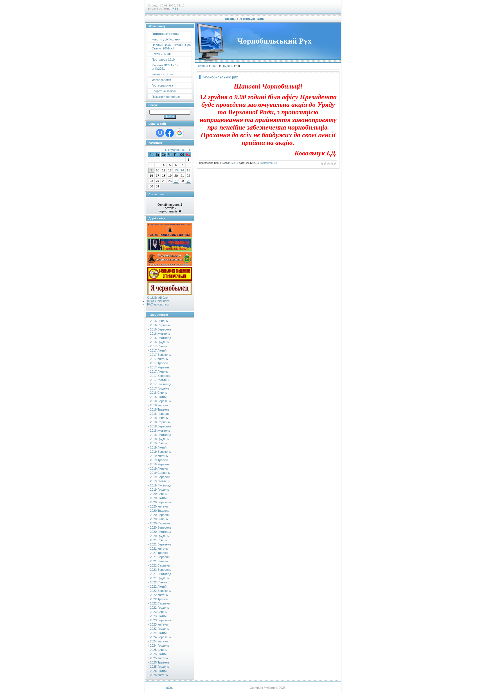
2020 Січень (158, 493)
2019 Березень (160, 451)
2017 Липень (159, 371)
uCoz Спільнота (158, 301)
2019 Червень (160, 464)
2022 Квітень (159, 595)
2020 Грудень (159, 536)
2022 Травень (159, 599)
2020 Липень (159, 519)
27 (176, 181)
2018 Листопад (160, 434)
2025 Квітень (159, 658)
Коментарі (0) (269, 163)
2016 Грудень (159, 342)
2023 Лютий (158, 616)
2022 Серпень (160, 603)
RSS (175, 8)
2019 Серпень (160, 472)
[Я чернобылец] (169, 294)
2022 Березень (160, 590)
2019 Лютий (158, 447)
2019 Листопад (160, 485)
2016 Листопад (160, 337)
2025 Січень (158, 649)
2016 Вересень (160, 329)
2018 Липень (159, 418)
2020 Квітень (159, 506)
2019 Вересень (160, 477)
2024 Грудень (159, 645)
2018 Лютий (158, 396)
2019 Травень (159, 460)
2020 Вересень (160, 527)
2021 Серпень (160, 565)
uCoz (170, 687)
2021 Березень (160, 544)
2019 (215, 65)
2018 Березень (160, 401)
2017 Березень (160, 354)
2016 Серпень (160, 325)
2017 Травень (159, 363)
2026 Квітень (159, 675)
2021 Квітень (159, 548)
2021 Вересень (160, 569)
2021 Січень (158, 540)
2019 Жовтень (160, 481)
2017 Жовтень (160, 380)
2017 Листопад (160, 384)
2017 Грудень (159, 388)
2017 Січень (158, 346)
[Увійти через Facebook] (169, 133)
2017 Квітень (159, 359)
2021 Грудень (159, 578)
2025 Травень (159, 662)
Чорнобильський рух (220, 77)
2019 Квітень (159, 456)
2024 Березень (160, 637)
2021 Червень (160, 557)
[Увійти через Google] (179, 132)
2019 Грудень (159, 489)
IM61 (234, 163)
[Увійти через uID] (160, 133)
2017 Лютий (158, 350)
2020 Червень (160, 515)
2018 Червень (160, 413)
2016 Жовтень (160, 333)
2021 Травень (159, 552)
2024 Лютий (158, 633)
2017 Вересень (160, 375)
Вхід (260, 18)
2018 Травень (159, 409)
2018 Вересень (160, 426)
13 (176, 170)
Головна (229, 18)
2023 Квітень (159, 624)
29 (188, 181)
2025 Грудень (159, 666)
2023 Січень (158, 611)
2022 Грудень (159, 607)
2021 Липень (159, 561)
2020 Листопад (160, 531)
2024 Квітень (159, 641)
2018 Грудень (159, 439)
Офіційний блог (158, 297)
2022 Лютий (158, 586)
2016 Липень (159, 321)
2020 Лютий (158, 498)
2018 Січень (158, 392)
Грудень (227, 65)
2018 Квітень (159, 405)
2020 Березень (160, 502)
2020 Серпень (160, 523)
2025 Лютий (158, 654)
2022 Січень (158, 582)
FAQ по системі (158, 304)
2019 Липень (159, 468)
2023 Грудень (159, 628)
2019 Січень (158, 443)
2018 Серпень (160, 422)
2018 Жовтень (160, 430)
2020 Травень (159, 510)
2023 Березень (160, 620)
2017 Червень (160, 367)
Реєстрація (247, 18)
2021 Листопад (160, 574)
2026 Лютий (158, 670)
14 (182, 170)
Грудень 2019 (177, 149)
